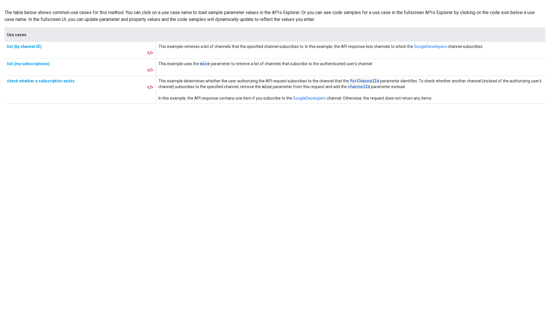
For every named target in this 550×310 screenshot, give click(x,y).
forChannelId (364, 81)
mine (205, 63)
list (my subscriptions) (28, 63)
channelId (359, 86)
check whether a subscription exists (41, 81)
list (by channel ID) (24, 46)
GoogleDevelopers (430, 46)
